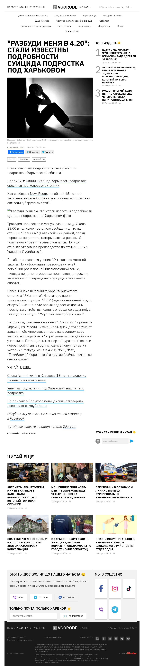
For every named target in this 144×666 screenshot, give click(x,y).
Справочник (37, 7)
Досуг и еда (104, 26)
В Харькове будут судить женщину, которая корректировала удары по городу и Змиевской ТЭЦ (71, 544)
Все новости (72, 31)
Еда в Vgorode (42, 20)
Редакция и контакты (52, 637)
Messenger (69, 597)
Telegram (69, 426)
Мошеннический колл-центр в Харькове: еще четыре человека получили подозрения (117, 95)
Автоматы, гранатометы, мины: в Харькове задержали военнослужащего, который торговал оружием (118, 75)
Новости (12, 7)
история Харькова (112, 15)
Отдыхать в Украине (65, 15)
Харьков (83, 628)
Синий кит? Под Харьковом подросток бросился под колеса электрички (46, 183)
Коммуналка (64, 26)
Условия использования (16, 637)
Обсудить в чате (29, 433)
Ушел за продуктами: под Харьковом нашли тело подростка (45, 390)
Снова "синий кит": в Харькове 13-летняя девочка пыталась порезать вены (46, 377)
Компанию (115, 7)
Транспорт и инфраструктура (35, 26)
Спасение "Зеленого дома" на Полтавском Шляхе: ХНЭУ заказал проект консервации (27, 544)
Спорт (120, 26)
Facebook (17, 418)
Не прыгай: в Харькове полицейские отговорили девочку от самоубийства (45, 403)
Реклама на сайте (86, 637)
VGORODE (67, 628)
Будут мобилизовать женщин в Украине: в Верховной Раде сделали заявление (119, 55)
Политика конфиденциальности (20, 640)
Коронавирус (89, 15)
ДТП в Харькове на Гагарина (33, 15)
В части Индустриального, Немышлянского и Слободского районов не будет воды (115, 544)
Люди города (84, 26)
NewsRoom (38, 193)
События (104, 20)
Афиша (23, 7)
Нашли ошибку (13, 433)
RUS (127, 7)
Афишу (104, 7)
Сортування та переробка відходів (74, 20)
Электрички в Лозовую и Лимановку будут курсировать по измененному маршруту (114, 492)
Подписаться (76, 616)
